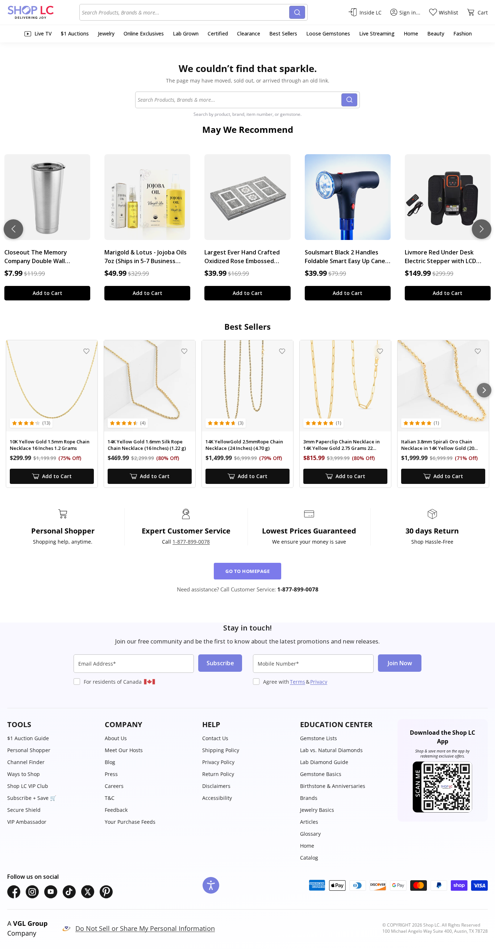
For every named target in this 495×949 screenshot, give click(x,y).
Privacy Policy (218, 762)
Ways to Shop (23, 774)
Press (111, 774)
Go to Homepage (247, 571)
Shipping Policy (220, 750)
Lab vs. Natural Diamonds (331, 750)
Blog (110, 762)
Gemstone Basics (320, 774)
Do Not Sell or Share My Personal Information (145, 928)
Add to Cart (47, 293)
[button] (52, 724)
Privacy (318, 681)
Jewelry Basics (317, 809)
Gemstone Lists (318, 738)
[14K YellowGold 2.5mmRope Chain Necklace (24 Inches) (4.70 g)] (247, 385)
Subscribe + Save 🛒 (31, 797)
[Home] (43, 12)
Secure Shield (24, 809)
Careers (114, 786)
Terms (297, 681)
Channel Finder (26, 762)
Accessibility (217, 797)
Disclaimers (216, 786)
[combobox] (185, 12)
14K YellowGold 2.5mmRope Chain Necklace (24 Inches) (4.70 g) (244, 445)
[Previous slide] (13, 229)
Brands (308, 797)
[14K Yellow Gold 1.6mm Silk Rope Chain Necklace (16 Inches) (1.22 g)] (149, 385)
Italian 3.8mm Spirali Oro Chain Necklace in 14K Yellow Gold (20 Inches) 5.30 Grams (437, 445)
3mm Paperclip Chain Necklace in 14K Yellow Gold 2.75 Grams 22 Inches (341, 445)
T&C (110, 797)
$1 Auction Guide (28, 738)
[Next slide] (481, 229)
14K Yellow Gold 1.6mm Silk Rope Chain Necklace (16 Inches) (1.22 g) (147, 445)
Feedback (116, 809)
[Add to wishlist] (86, 351)
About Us (116, 738)
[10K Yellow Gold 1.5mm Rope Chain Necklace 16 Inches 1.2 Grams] (51, 385)
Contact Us (215, 738)
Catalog (309, 857)
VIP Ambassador (26, 821)
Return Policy (218, 774)
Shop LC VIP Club (27, 786)
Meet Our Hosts (124, 750)
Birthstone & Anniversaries (332, 786)
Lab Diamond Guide (324, 762)
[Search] (297, 12)
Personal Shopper (28, 750)
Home (307, 845)
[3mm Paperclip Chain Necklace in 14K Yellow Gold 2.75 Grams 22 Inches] (345, 385)
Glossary (310, 833)
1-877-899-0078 (191, 541)
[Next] (484, 390)
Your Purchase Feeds (130, 821)
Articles (309, 821)
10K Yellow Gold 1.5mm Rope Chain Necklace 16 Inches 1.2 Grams (50, 445)
